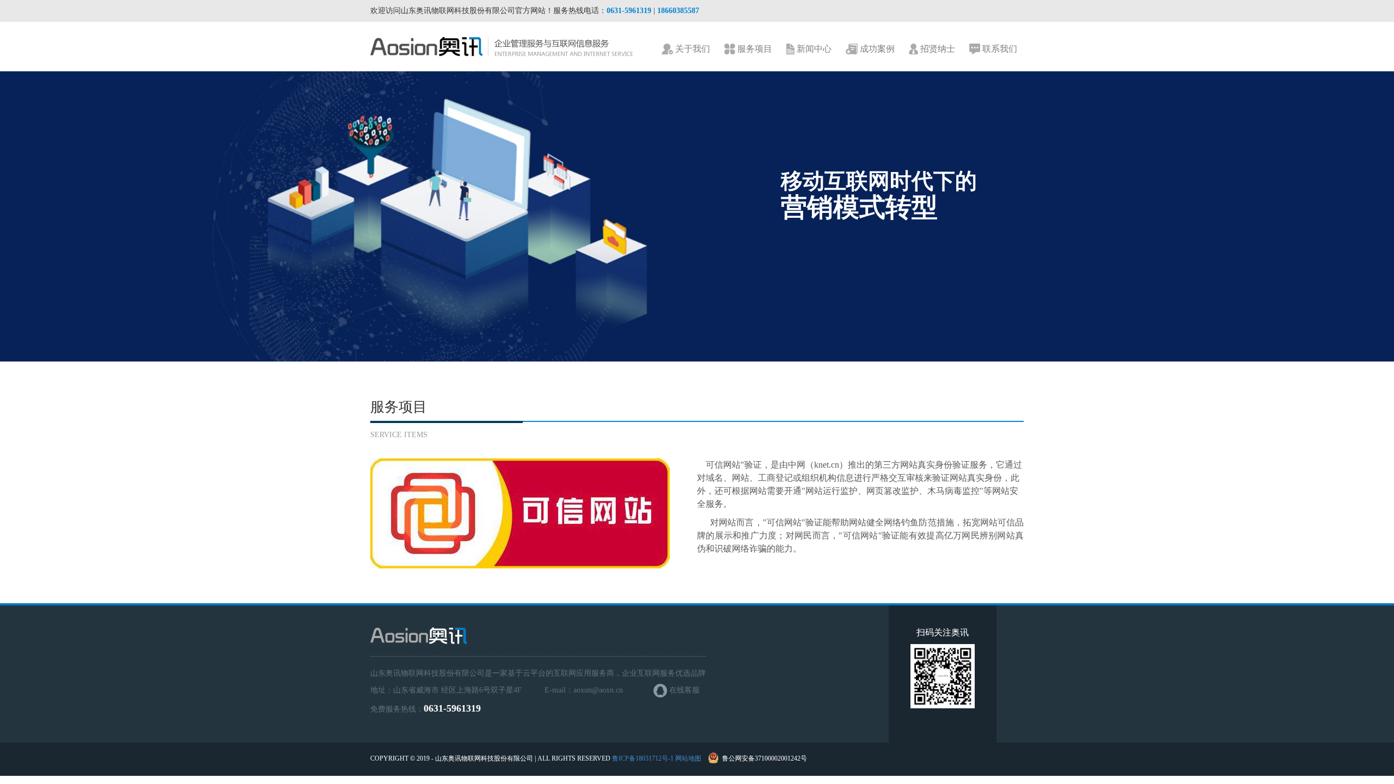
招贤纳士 (936, 48)
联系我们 (998, 48)
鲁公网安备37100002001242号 (764, 758)
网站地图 (688, 758)
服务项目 (753, 48)
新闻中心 (812, 48)
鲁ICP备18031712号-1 (643, 758)
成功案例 (876, 48)
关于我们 (691, 48)
